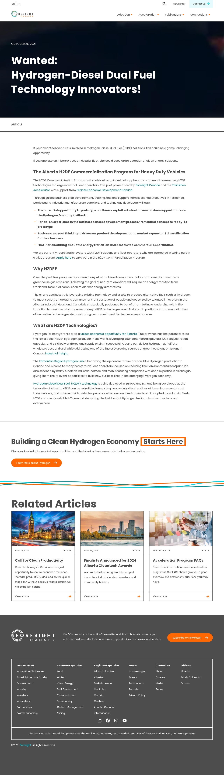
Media (159, 683)
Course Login (137, 671)
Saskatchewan (103, 683)
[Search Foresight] (164, 4)
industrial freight (56, 353)
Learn (133, 665)
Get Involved (25, 665)
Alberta (98, 677)
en (13, 3)
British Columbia (104, 671)
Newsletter (179, 3)
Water (61, 677)
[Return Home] (22, 15)
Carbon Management (70, 707)
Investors (22, 695)
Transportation (66, 695)
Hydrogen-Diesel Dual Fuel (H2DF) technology (65, 384)
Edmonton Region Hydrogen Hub (62, 361)
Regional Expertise (106, 665)
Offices (186, 665)
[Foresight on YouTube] (124, 721)
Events (133, 677)
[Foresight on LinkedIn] (99, 721)
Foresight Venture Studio (32, 677)
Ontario (98, 695)
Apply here (63, 258)
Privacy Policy (137, 695)
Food (60, 671)
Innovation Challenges (30, 671)
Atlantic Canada (104, 707)
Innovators (23, 701)
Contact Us (199, 3)
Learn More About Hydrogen (33, 463)
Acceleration (147, 15)
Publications (173, 15)
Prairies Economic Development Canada (104, 190)
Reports (133, 689)
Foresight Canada (148, 185)
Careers (160, 677)
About (159, 671)
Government (25, 683)
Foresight (25, 745)
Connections (199, 15)
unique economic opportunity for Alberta (108, 334)
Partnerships (24, 707)
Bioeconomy (64, 701)
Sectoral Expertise (69, 665)
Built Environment (67, 689)
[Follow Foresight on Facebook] (108, 721)
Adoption (123, 15)
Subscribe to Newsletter (187, 637)
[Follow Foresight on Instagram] (116, 721)
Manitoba (100, 689)
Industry (22, 689)
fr (19, 3)
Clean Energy (65, 683)
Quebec (99, 701)
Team (159, 689)
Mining (61, 713)
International (102, 713)
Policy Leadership (27, 713)
